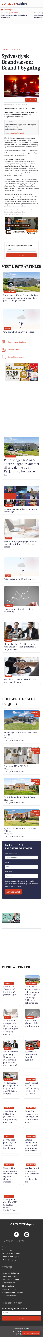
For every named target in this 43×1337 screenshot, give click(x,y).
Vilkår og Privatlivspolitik (11, 1253)
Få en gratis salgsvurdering (12, 1292)
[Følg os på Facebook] (16, 1234)
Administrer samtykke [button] (10, 1260)
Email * (7, 862)
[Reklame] (21, 225)
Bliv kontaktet (13, 891)
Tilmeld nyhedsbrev (31, 1333)
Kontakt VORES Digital (10, 1257)
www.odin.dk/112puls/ (17, 133)
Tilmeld (21, 255)
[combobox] (6, 876)
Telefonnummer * (11, 853)
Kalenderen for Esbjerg (10, 1279)
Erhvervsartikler (8, 1286)
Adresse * (8, 872)
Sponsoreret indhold (9, 1296)
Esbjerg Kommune (9, 1289)
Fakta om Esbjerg (8, 1283)
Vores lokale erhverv (9, 1276)
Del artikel (29, 100)
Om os (4, 1247)
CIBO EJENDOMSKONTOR (14, 740)
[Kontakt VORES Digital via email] (26, 1234)
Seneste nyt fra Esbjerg (10, 1273)
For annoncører (8, 1250)
